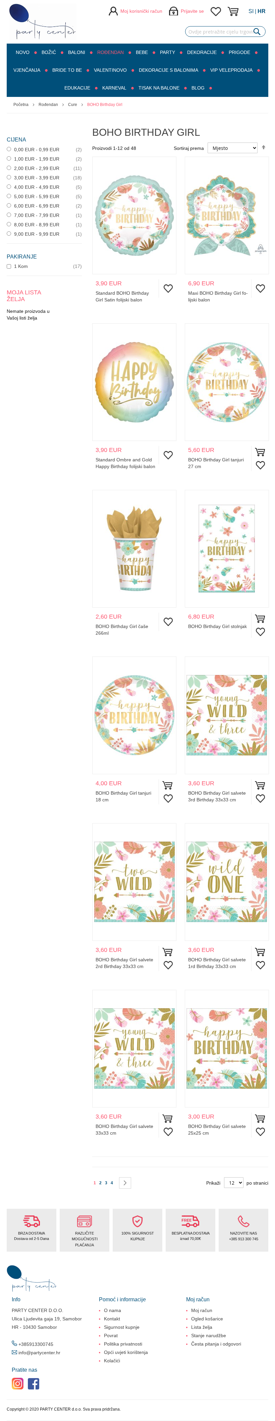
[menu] (137, 70)
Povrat (111, 1335)
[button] (166, 288)
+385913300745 (35, 1344)
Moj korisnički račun (141, 11)
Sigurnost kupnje (122, 1327)
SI (251, 11)
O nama (112, 1310)
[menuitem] (25, 52)
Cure (73, 104)
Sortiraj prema (189, 148)
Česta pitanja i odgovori (216, 1344)
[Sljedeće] (125, 1183)
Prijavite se (192, 11)
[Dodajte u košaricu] (260, 453)
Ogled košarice (207, 1318)
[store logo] (42, 21)
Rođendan (49, 104)
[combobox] (225, 31)
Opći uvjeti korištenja (126, 1352)
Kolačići (112, 1360)
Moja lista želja (216, 11)
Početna (21, 104)
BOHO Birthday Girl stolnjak (217, 626)
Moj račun (201, 1310)
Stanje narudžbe (208, 1335)
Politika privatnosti (123, 1344)
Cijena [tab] (16, 140)
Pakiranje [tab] (22, 257)
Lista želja (201, 1327)
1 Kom (20, 266)
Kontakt (112, 1318)
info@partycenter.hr (39, 1352)
